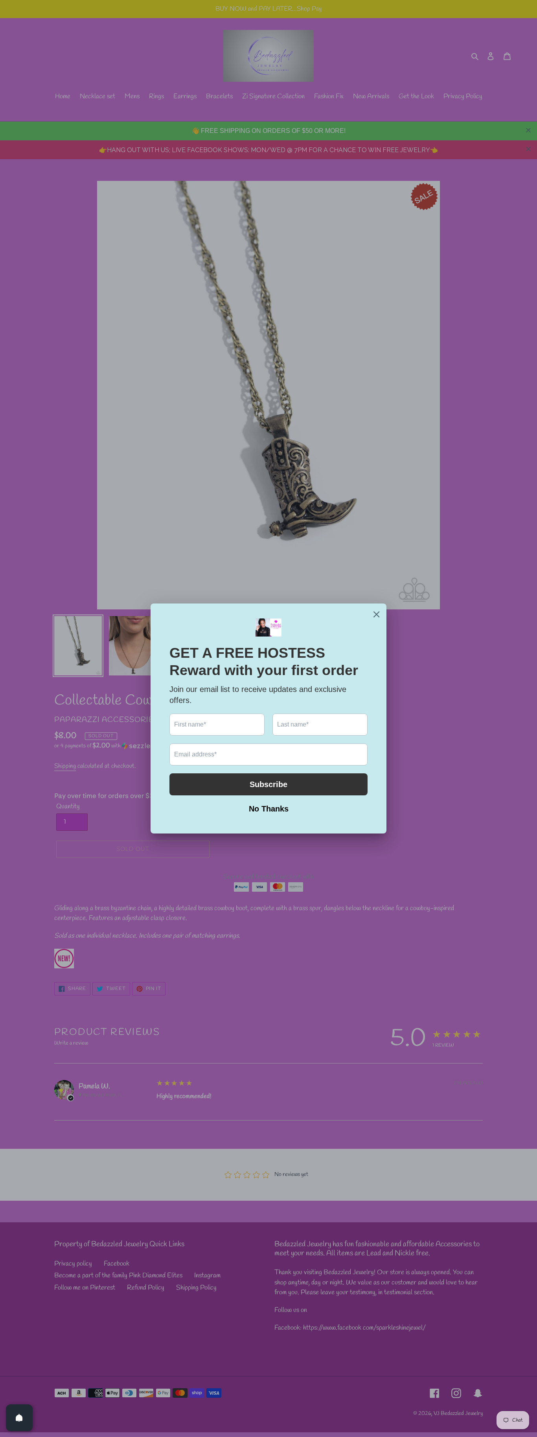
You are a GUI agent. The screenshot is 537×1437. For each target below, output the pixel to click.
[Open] (19, 1417)
